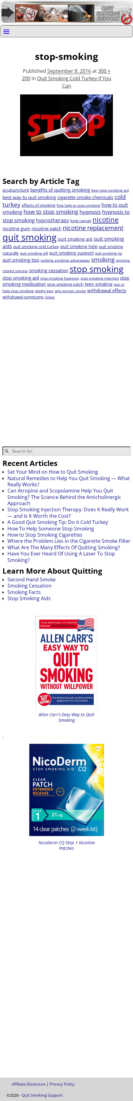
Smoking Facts (24, 592)
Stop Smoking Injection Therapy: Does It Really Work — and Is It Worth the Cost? (68, 512)
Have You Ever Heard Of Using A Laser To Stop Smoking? (61, 556)
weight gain (44, 291)
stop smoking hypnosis (59, 278)
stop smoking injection (99, 278)
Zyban (50, 297)
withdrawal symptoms (23, 297)
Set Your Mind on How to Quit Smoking (52, 471)
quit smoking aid (75, 239)
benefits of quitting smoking (60, 190)
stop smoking (96, 269)
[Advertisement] (66, 369)
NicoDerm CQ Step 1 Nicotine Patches (66, 845)
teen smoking (99, 284)
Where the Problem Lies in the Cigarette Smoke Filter (69, 541)
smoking (102, 259)
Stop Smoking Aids (29, 598)
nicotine (105, 219)
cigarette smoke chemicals (85, 197)
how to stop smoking (51, 211)
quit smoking (29, 237)
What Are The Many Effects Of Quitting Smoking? (63, 547)
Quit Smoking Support (42, 1095)
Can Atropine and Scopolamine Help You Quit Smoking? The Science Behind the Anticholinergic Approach (64, 497)
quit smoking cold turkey (36, 246)
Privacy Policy (62, 1084)
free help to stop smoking (78, 205)
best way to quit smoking (29, 197)
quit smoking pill (34, 253)
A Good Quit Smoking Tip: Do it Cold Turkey (57, 522)
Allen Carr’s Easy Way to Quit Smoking (66, 717)
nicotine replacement (93, 228)
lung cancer (80, 220)
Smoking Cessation (29, 585)
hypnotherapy (52, 220)
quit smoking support (71, 253)
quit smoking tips (20, 260)
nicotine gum (16, 228)
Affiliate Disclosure (28, 1084)
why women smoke (70, 291)
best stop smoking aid (110, 190)
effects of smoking (38, 205)
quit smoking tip (108, 253)
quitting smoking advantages (65, 260)
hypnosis (90, 211)
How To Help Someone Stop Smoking (50, 528)
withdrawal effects (106, 290)
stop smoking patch (65, 284)
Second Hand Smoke (31, 579)
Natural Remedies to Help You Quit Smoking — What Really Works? (68, 481)
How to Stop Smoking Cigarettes (45, 534)
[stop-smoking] (67, 129)
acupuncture (15, 190)
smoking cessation (48, 270)
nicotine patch (47, 228)
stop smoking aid (20, 278)
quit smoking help (79, 246)
